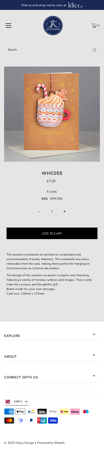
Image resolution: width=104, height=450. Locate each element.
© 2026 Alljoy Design (19, 443)
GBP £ (18, 401)
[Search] (94, 49)
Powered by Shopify (51, 443)
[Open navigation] (8, 26)
